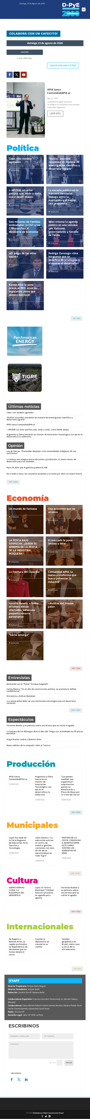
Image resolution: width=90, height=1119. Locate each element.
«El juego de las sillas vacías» (25, 256)
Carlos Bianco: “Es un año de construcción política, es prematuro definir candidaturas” (41, 690)
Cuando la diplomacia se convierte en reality (42, 943)
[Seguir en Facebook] (10, 75)
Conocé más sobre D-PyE (63, 65)
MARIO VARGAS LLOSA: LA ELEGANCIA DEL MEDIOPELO (16, 891)
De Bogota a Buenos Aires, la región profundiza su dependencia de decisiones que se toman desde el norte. (18, 947)
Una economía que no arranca (64, 512)
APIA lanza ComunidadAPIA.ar (59, 91)
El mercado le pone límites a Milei (64, 543)
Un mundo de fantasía (25, 519)
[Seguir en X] (17, 75)
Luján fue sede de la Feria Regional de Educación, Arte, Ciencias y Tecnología (18, 842)
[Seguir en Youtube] (24, 75)
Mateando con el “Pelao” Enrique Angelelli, (27, 684)
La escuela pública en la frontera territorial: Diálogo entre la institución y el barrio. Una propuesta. (64, 198)
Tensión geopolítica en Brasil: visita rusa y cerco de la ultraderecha (71, 944)
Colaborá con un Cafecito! (33, 33)
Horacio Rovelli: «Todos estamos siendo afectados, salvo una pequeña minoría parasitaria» (25, 611)
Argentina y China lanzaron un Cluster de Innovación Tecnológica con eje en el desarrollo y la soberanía (45, 435)
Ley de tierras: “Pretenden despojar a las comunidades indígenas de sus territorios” (41, 452)
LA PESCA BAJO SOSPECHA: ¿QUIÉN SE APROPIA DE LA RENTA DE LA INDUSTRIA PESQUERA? (25, 548)
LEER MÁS (55, 113)
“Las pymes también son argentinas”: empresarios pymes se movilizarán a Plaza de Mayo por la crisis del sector (70, 785)
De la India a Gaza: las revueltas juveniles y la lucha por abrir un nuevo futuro (44, 474)
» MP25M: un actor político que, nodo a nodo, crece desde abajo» (25, 194)
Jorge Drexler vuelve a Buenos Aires (24, 739)
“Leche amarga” (25, 645)
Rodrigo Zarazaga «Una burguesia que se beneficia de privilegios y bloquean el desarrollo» (64, 259)
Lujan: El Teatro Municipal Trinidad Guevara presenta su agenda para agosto (44, 892)
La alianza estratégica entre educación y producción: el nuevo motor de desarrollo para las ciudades (41, 460)
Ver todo (76, 318)
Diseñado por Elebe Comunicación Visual (48, 1113)
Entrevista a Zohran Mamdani (21, 696)
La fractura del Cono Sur (25, 582)
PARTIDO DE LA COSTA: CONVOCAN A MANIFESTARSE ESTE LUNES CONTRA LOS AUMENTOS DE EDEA (71, 845)
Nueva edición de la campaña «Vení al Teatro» (29, 745)
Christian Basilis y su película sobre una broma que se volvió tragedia (40, 725)
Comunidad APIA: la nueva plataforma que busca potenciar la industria (64, 578)
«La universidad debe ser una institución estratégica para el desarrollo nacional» (41, 702)
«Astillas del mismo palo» (64, 606)
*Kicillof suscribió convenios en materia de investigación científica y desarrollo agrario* (64, 165)
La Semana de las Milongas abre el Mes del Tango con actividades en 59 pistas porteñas (45, 732)
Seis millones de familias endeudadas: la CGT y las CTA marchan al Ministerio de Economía (25, 228)
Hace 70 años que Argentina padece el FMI (27, 467)
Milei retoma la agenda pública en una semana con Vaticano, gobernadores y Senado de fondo (64, 230)
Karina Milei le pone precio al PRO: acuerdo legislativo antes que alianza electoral (25, 291)
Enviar (69, 1063)
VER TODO (13, 482)
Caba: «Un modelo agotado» (25, 161)
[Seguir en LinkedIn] (26, 1079)
